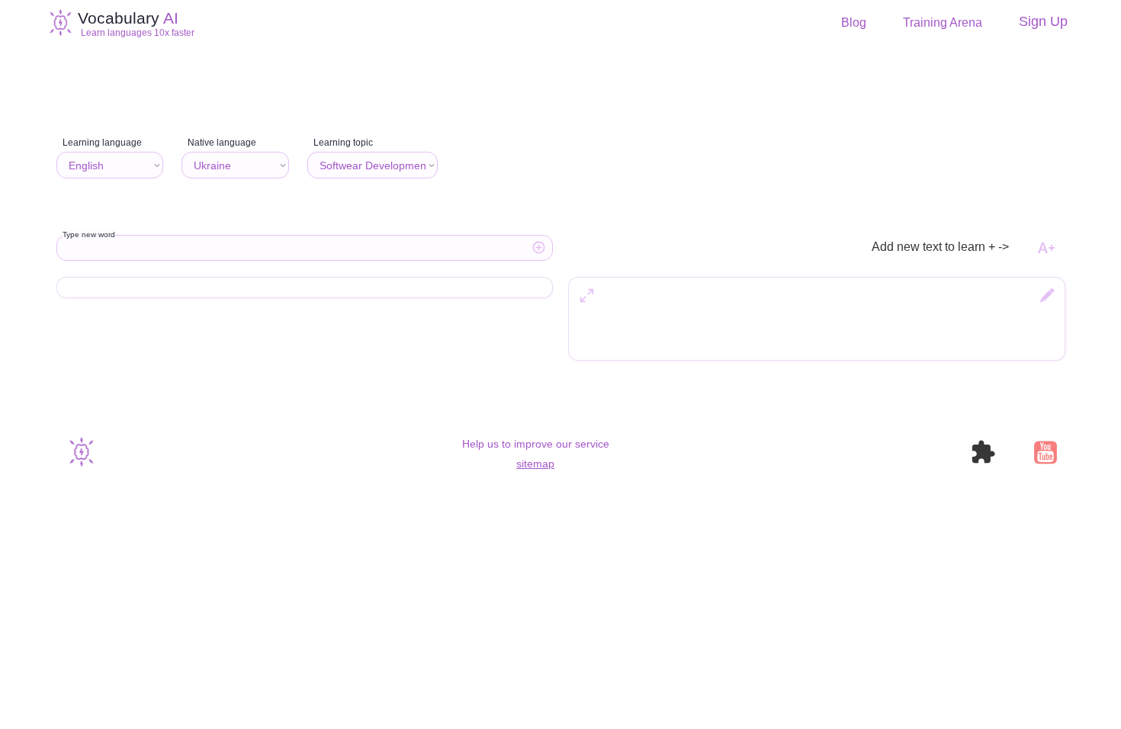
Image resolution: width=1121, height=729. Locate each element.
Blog (853, 23)
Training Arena (942, 23)
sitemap (535, 463)
